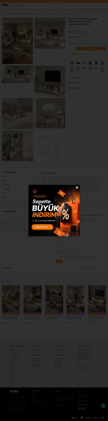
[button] (77, 187)
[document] (54, 210)
